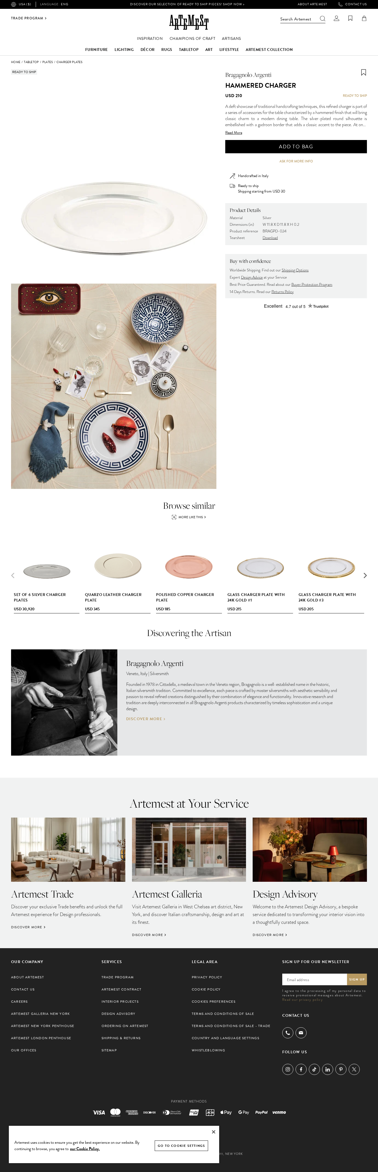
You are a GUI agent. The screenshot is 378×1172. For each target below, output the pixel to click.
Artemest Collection (269, 50)
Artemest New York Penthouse (42, 1025)
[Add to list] (363, 72)
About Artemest (312, 4)
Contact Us (356, 4)
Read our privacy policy (302, 999)
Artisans (231, 39)
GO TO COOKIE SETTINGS (181, 1145)
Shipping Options (295, 270)
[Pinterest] (341, 1069)
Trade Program (27, 18)
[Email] (301, 1033)
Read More (233, 133)
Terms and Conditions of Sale (223, 1013)
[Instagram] (288, 1069)
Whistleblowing (208, 1050)
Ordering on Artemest (125, 1025)
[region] (114, 1144)
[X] (354, 1069)
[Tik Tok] (314, 1069)
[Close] (213, 1132)
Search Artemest (295, 19)
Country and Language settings (225, 1038)
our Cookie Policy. (85, 1149)
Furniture (96, 50)
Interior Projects (120, 1001)
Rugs (166, 50)
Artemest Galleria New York (40, 1013)
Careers (19, 1001)
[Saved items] (350, 18)
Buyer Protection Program (311, 284)
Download (270, 237)
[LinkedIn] (327, 1069)
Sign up (357, 979)
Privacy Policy (207, 977)
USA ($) (25, 4)
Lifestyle (229, 50)
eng (54, 4)
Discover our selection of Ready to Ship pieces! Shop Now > (187, 4)
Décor (148, 50)
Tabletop (189, 50)
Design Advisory (119, 1013)
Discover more (144, 719)
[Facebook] (301, 1069)
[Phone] (288, 1033)
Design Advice (252, 277)
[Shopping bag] (364, 18)
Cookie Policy (206, 989)
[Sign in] (336, 18)
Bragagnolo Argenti (248, 75)
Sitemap (109, 1050)
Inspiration (150, 39)
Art (209, 50)
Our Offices (23, 1050)
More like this (190, 517)
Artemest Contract (121, 989)
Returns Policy (282, 291)
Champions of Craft (193, 39)
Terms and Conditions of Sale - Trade (231, 1025)
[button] (365, 575)
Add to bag (296, 146)
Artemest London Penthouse (41, 1038)
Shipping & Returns (121, 1038)
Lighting (124, 50)
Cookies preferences (213, 1001)
